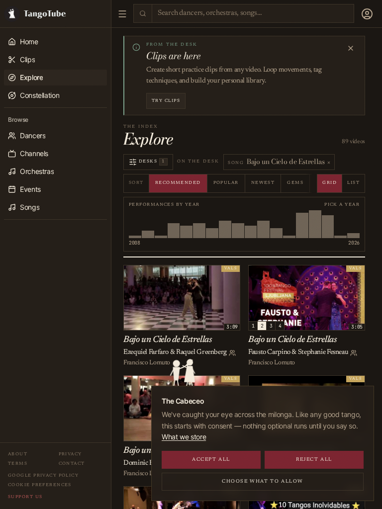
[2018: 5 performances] (251, 224)
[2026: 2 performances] (353, 224)
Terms (17, 463)
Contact (72, 463)
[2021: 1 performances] (289, 224)
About (17, 454)
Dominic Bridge (145, 463)
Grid (329, 182)
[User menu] (367, 14)
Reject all (314, 459)
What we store (184, 436)
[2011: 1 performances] (161, 224)
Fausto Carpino (269, 352)
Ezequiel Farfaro (146, 352)
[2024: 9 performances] (328, 224)
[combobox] (253, 13)
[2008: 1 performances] (135, 224)
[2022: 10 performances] (302, 224)
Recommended (178, 182)
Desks (152, 161)
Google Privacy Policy (43, 475)
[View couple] (232, 352)
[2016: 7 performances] (225, 224)
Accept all (211, 459)
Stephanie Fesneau (323, 352)
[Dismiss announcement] (351, 48)
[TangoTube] (55, 13)
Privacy (70, 454)
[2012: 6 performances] (174, 224)
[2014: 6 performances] (199, 224)
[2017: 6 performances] (238, 224)
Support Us (25, 497)
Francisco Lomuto (146, 362)
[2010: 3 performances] (148, 224)
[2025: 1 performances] (340, 224)
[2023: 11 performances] (315, 224)
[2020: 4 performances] (276, 224)
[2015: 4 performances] (212, 224)
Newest (263, 182)
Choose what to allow (262, 481)
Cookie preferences (40, 485)
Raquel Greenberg (201, 352)
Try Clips (166, 100)
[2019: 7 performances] (263, 224)
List (353, 182)
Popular (226, 182)
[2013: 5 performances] (186, 224)
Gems (295, 182)
